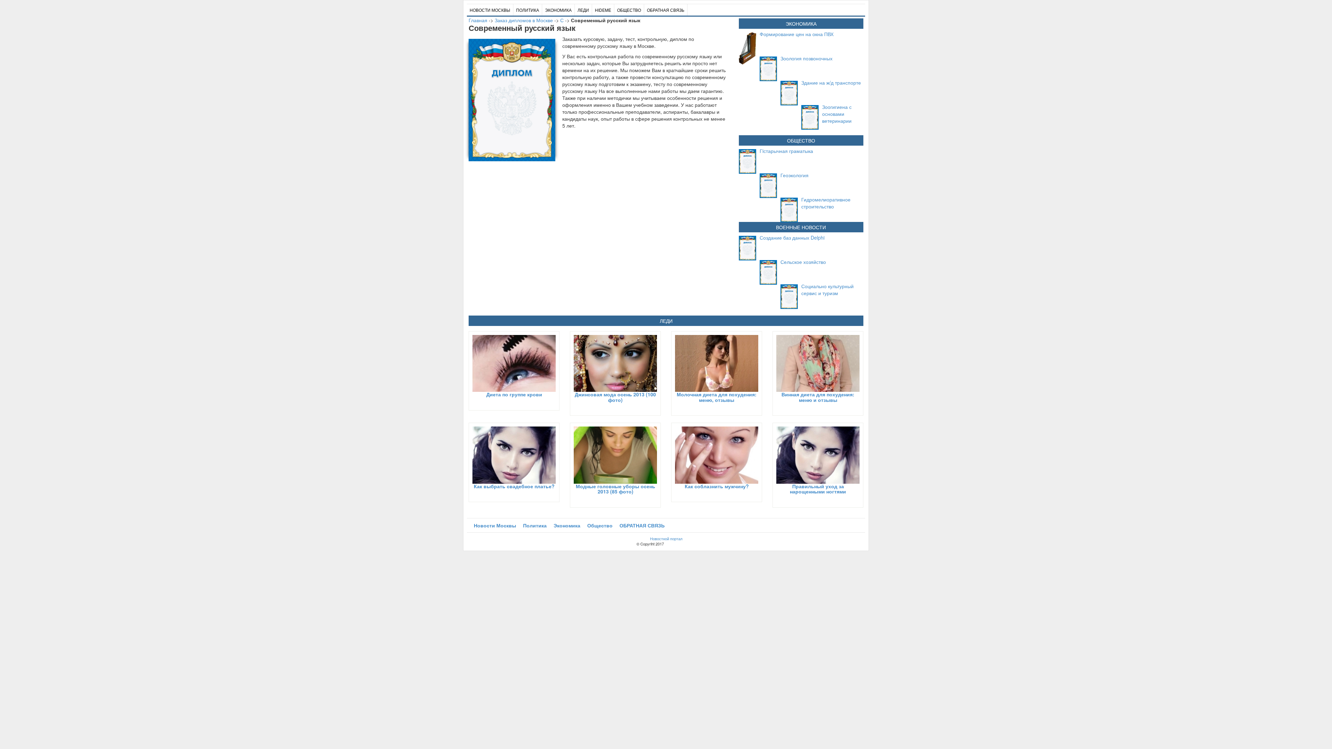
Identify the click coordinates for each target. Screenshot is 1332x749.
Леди (583, 10)
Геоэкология (794, 175)
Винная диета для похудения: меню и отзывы (818, 397)
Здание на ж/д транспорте (831, 82)
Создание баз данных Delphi (792, 237)
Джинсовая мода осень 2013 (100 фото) (615, 397)
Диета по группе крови (514, 394)
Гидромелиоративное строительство (826, 203)
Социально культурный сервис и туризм (827, 289)
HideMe (603, 10)
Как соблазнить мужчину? (717, 486)
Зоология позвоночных (806, 58)
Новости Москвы (490, 10)
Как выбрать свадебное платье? (514, 486)
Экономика (558, 10)
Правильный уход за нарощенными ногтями (818, 489)
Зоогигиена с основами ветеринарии (837, 113)
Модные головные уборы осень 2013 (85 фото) (615, 489)
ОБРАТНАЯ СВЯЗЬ (665, 10)
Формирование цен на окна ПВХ (797, 34)
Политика (527, 10)
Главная (478, 20)
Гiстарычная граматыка (786, 150)
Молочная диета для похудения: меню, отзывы (717, 397)
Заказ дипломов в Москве (524, 20)
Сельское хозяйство (803, 261)
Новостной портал (666, 538)
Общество (629, 10)
